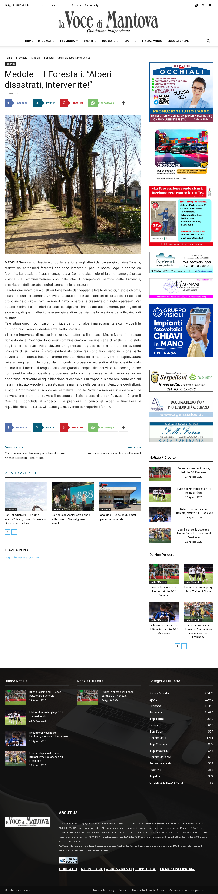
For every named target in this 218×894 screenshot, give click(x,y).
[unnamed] (181, 416)
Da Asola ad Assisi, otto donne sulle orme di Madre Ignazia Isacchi (71, 519)
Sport (128, 41)
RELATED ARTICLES (20, 473)
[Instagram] (196, 5)
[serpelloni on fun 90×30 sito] (181, 391)
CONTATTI (68, 869)
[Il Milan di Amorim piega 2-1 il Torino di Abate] (160, 494)
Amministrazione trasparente (187, 890)
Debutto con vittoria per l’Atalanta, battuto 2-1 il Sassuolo (164, 629)
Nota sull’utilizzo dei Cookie (148, 890)
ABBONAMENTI (119, 869)
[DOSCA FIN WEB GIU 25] (181, 121)
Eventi (88, 41)
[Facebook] (189, 5)
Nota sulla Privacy (104, 890)
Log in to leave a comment (23, 557)
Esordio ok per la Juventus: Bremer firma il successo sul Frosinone (194, 533)
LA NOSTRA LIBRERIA (177, 869)
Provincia (67, 41)
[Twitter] (203, 5)
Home (43, 5)
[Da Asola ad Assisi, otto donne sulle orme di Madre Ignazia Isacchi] (73, 496)
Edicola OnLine (59, 5)
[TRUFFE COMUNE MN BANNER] (181, 245)
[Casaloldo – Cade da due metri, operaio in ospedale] (120, 496)
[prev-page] (7, 532)
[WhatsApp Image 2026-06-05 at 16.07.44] (181, 180)
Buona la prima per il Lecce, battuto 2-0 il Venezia (164, 591)
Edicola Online (178, 41)
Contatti (76, 5)
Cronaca (44, 41)
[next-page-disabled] (14, 532)
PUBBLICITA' (145, 869)
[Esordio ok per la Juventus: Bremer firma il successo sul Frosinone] (160, 535)
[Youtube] (210, 5)
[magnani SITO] (181, 297)
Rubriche (108, 41)
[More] (123, 103)
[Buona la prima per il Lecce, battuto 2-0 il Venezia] (160, 474)
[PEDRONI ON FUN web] (181, 272)
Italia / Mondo (152, 41)
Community (91, 5)
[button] (208, 41)
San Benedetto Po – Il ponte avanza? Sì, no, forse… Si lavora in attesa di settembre (25, 519)
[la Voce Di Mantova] (109, 22)
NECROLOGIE (92, 869)
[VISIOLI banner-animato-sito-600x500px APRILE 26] (181, 356)
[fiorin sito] (181, 441)
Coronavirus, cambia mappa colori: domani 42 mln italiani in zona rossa (35, 455)
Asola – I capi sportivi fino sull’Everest (114, 453)
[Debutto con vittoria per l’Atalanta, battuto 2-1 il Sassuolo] (160, 514)
